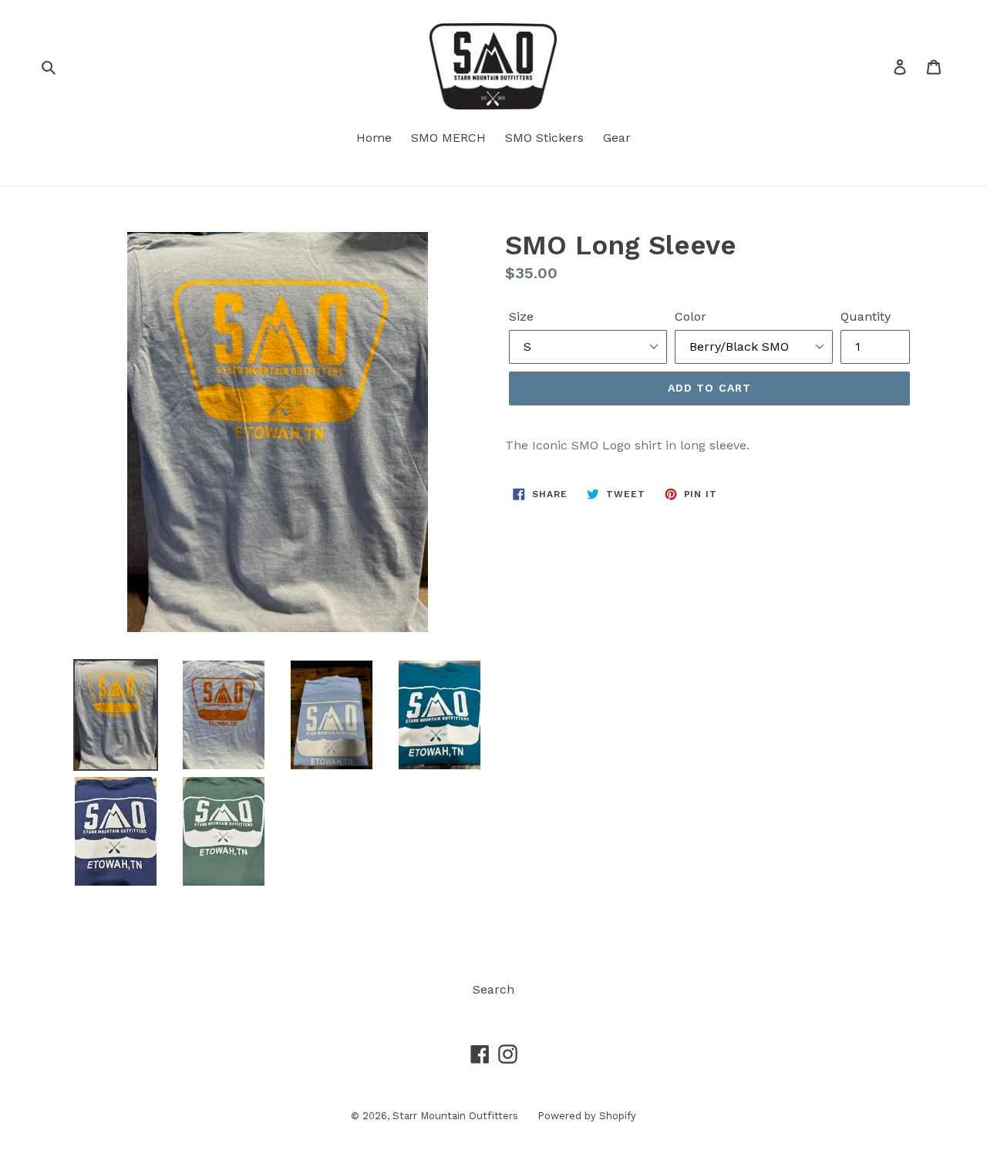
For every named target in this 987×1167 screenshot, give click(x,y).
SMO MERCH (448, 137)
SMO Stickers (544, 137)
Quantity (865, 316)
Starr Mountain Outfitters (455, 1116)
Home (374, 137)
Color (690, 316)
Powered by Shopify (586, 1116)
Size (521, 316)
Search (493, 989)
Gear (617, 137)
